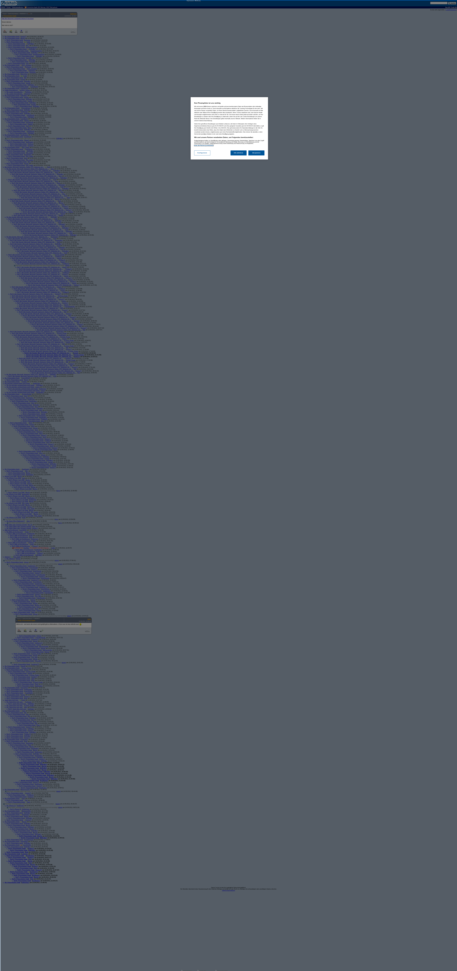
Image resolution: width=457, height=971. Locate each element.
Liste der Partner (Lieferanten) (204, 145)
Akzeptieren (256, 153)
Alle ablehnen (238, 153)
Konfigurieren (202, 153)
